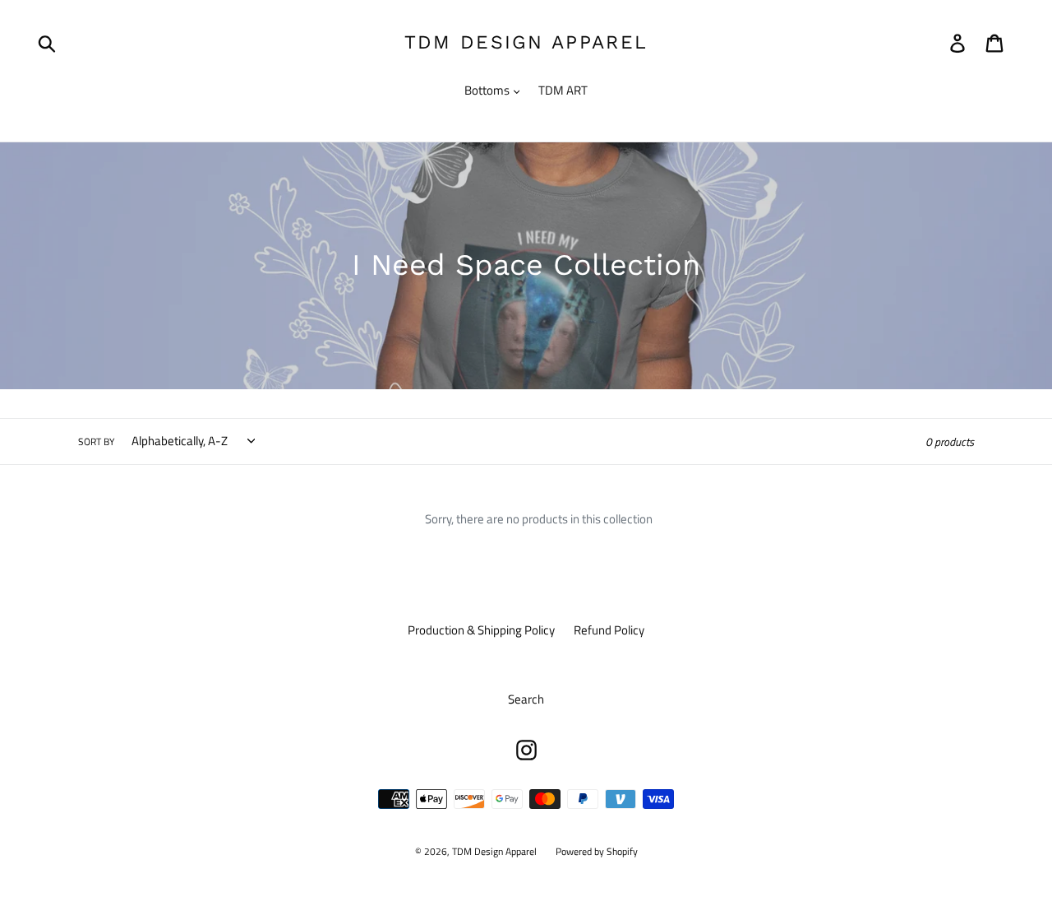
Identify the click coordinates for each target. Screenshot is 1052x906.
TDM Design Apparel (526, 42)
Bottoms (488, 90)
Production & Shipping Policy (481, 629)
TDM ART (563, 90)
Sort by (96, 441)
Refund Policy (609, 629)
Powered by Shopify (597, 851)
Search (526, 699)
